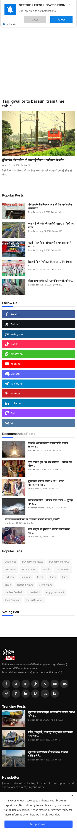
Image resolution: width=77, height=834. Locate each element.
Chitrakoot (10, 561)
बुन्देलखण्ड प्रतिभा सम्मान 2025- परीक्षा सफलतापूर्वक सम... (46, 482)
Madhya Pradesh (13, 592)
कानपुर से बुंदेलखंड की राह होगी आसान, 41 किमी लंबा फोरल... (51, 225)
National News (25, 584)
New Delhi (34, 592)
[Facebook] (6, 684)
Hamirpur (25, 577)
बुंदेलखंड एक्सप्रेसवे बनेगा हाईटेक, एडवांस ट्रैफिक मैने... (48, 753)
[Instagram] (25, 684)
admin (5, 165)
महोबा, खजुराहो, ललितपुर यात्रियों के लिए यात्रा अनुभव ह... (50, 733)
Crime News (45, 584)
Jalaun (7, 584)
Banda (46, 569)
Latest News (62, 569)
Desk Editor (33, 212)
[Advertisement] (38, 58)
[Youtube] (54, 684)
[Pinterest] (16, 693)
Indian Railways (34, 600)
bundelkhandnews (59, 561)
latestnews (10, 569)
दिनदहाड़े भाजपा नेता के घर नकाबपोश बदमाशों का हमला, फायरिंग (32, 519)
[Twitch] (35, 693)
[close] (72, 796)
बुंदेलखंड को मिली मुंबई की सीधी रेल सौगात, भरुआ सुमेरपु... (51, 713)
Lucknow (9, 577)
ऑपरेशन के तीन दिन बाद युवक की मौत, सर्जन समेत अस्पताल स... (50, 206)
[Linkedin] (25, 693)
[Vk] (45, 693)
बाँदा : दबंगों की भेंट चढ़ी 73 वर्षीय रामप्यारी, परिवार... (50, 280)
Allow (65, 18)
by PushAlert (11, 21)
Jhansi (53, 577)
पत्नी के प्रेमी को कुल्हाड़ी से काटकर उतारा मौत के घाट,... (49, 530)
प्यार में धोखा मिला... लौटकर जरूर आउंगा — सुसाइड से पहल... (50, 502)
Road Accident (12, 600)
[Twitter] (16, 684)
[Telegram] (6, 693)
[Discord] (64, 684)
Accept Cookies (38, 824)
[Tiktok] (35, 684)
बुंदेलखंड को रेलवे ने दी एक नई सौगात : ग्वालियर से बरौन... (34, 160)
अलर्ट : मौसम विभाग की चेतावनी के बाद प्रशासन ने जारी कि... (49, 244)
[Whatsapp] (45, 684)
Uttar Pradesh (29, 569)
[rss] (54, 693)
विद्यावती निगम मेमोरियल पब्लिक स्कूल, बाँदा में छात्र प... (50, 263)
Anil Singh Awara (36, 507)
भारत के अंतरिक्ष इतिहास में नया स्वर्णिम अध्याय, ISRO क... (48, 444)
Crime (40, 577)
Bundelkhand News (32, 561)
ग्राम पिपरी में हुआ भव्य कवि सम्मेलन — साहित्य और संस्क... (50, 463)
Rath (64, 577)
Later (46, 18)
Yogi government (55, 592)
